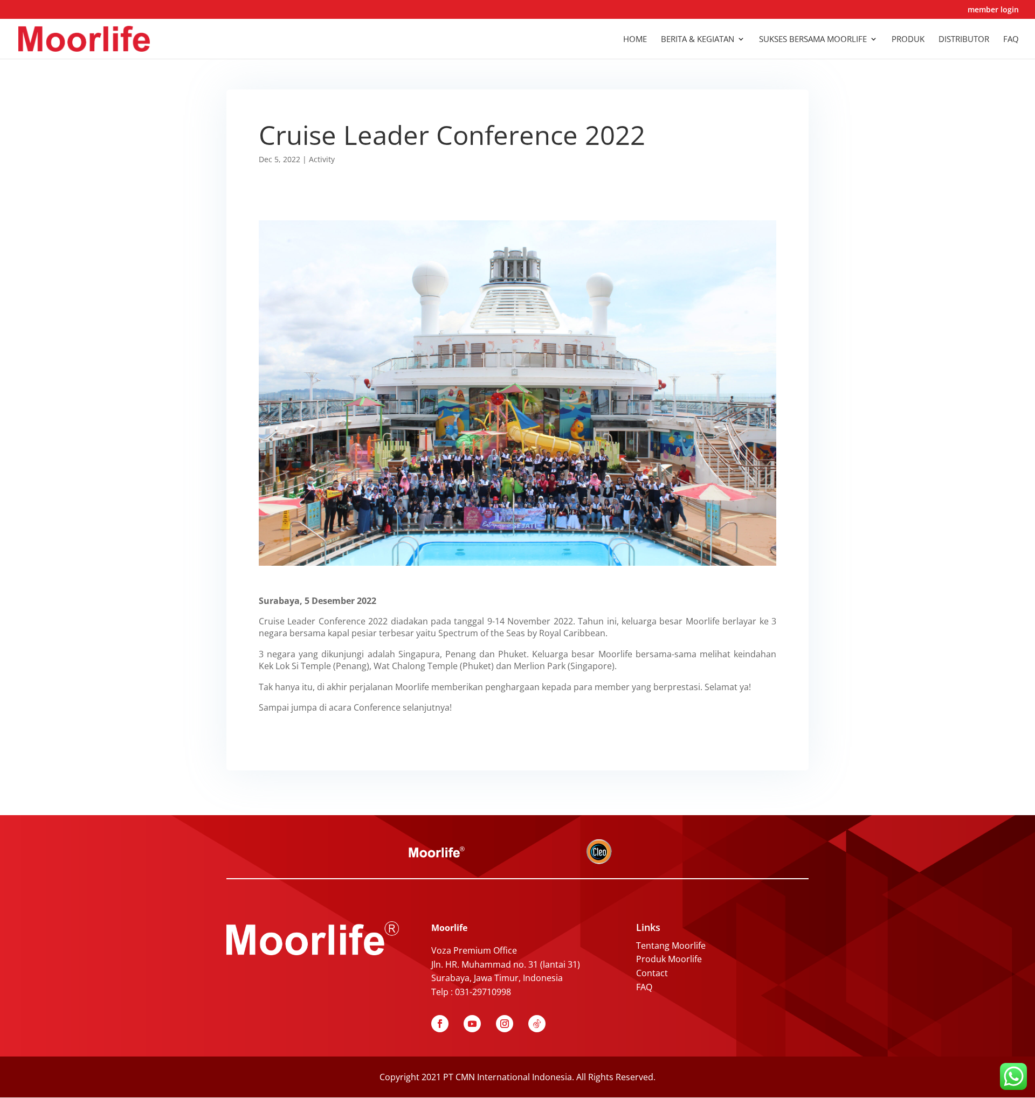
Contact (652, 973)
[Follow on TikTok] (537, 1023)
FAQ (644, 987)
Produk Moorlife (669, 959)
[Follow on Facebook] (439, 1023)
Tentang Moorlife (671, 945)
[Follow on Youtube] (472, 1023)
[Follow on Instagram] (504, 1023)
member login (993, 10)
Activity (322, 159)
